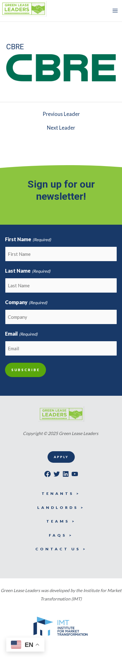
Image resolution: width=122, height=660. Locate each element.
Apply (61, 457)
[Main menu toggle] (115, 11)
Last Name (27, 271)
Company (26, 302)
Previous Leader (61, 114)
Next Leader (61, 127)
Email (21, 334)
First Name (28, 239)
